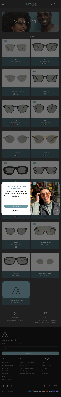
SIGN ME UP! (16, 206)
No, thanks (16, 210)
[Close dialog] (58, 184)
